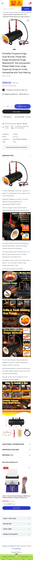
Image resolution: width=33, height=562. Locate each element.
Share (29, 117)
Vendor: (4, 136)
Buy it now (16, 111)
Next (29, 488)
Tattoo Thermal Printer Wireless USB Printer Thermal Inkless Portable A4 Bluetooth (16, 496)
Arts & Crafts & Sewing (20, 139)
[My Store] (16, 3)
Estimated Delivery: (11, 123)
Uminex (12, 546)
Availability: (5, 134)
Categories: (5, 139)
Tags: (4, 142)
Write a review (6, 76)
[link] (29, 467)
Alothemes (17, 548)
